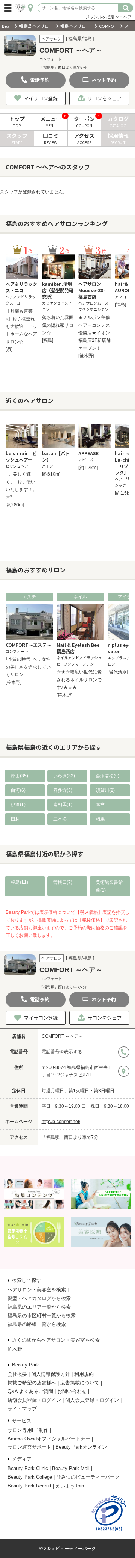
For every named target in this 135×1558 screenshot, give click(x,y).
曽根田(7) (62, 882)
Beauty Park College (30, 1477)
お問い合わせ (72, 1391)
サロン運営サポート (29, 1447)
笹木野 (15, 1349)
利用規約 (84, 1374)
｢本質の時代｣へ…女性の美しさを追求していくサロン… (28, 667)
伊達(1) (18, 804)
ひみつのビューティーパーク (88, 1477)
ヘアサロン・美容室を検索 (37, 1289)
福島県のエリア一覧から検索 (39, 1307)
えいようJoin (70, 1486)
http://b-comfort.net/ (61, 1121)
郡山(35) (19, 776)
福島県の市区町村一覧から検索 (42, 1315)
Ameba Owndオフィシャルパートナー (49, 1439)
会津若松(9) (107, 776)
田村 (15, 819)
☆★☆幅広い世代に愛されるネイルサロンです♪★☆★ (79, 679)
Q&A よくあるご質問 (30, 1391)
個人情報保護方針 (50, 1374)
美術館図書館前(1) (109, 886)
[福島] (47, 340)
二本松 (60, 819)
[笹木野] (86, 355)
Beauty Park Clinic (28, 1468)
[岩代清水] (118, 672)
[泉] (9, 349)
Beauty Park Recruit (29, 1486)
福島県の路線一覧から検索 (37, 1324)
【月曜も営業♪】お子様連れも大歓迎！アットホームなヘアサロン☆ (21, 326)
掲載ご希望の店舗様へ (32, 1383)
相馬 (100, 819)
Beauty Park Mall (71, 1468)
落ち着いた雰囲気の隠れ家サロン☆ (58, 325)
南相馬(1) (62, 804)
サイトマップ (22, 1409)
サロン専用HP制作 (28, 1430)
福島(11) (19, 882)
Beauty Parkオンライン (81, 1447)
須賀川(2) (105, 790)
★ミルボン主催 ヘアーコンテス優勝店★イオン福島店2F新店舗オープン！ (94, 333)
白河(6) (18, 790)
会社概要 (17, 1374)
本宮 (100, 804)
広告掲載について (79, 1383)
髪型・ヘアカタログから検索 (39, 1298)
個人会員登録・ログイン (92, 1400)
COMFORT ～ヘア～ (62, 1036)
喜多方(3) (62, 790)
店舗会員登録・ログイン (34, 1400)
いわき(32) (64, 776)
